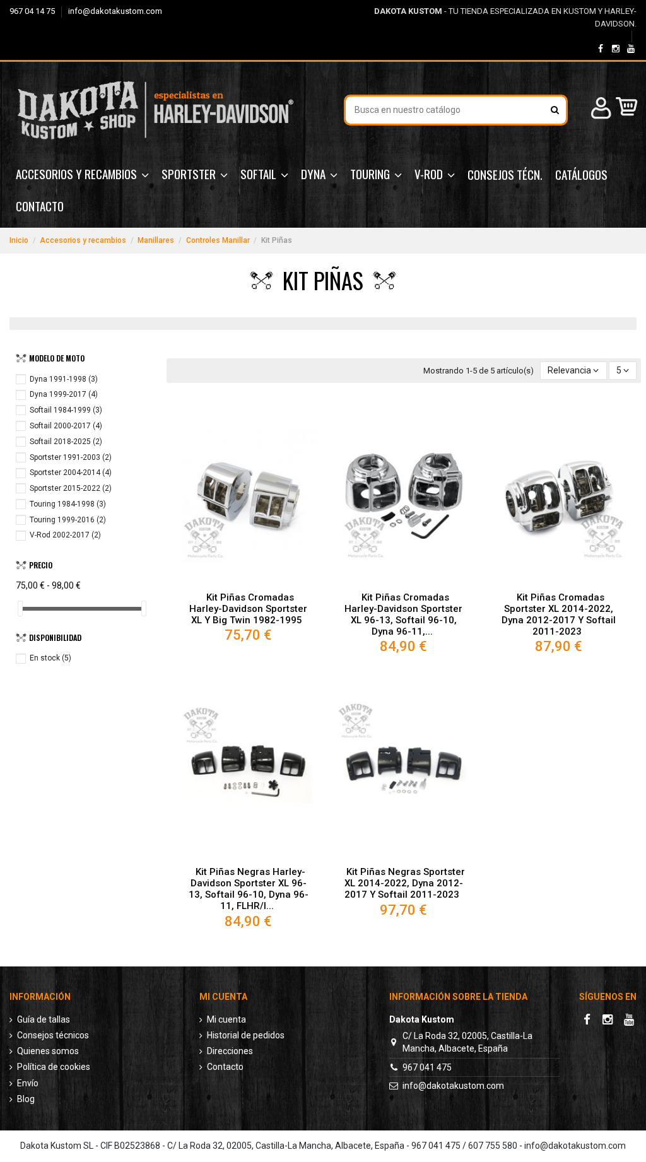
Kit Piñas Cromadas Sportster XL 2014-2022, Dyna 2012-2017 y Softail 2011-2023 (559, 614)
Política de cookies (53, 1067)
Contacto (225, 1067)
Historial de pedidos (246, 1035)
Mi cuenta (226, 1019)
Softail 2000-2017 (66, 425)
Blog (26, 1099)
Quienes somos (48, 1051)
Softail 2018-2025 (66, 441)
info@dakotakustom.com (115, 11)
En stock (50, 658)
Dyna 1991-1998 (64, 379)
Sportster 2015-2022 (71, 488)
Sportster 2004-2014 (71, 472)
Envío (27, 1083)
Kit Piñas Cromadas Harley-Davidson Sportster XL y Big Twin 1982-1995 (248, 609)
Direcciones (230, 1051)
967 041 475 (427, 1067)
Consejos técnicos (53, 1035)
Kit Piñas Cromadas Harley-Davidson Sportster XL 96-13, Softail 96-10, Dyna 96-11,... (403, 614)
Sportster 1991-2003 (71, 457)
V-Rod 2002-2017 (65, 535)
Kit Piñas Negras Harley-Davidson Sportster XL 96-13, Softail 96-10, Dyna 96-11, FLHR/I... (248, 889)
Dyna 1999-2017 (64, 394)
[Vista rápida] (248, 581)
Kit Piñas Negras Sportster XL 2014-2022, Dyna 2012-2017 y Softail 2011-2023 (404, 883)
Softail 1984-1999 (66, 410)
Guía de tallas (43, 1019)
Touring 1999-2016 (68, 519)
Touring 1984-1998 (68, 504)
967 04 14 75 (33, 11)
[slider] (20, 608)
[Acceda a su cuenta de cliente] (599, 110)
